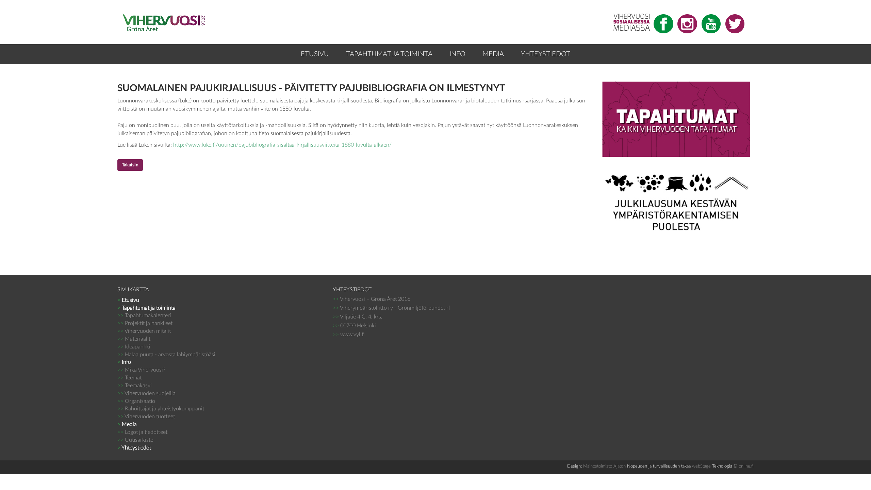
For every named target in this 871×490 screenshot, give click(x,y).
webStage (701, 466)
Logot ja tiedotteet (142, 432)
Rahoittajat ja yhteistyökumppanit (160, 408)
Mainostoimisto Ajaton (604, 466)
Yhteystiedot (545, 54)
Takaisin (130, 165)
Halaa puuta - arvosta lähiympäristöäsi (166, 354)
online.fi (746, 466)
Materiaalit (133, 339)
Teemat (129, 377)
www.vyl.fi (352, 334)
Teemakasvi (134, 385)
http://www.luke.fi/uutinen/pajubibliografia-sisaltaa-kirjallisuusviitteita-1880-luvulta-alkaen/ (282, 145)
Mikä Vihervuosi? (141, 370)
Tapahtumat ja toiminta (389, 54)
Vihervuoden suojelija (146, 393)
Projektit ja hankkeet (144, 323)
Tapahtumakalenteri (144, 315)
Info (457, 54)
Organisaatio (136, 401)
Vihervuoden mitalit (144, 331)
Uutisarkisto (135, 440)
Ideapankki (133, 346)
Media (493, 54)
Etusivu (315, 54)
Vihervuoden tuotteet (146, 416)
